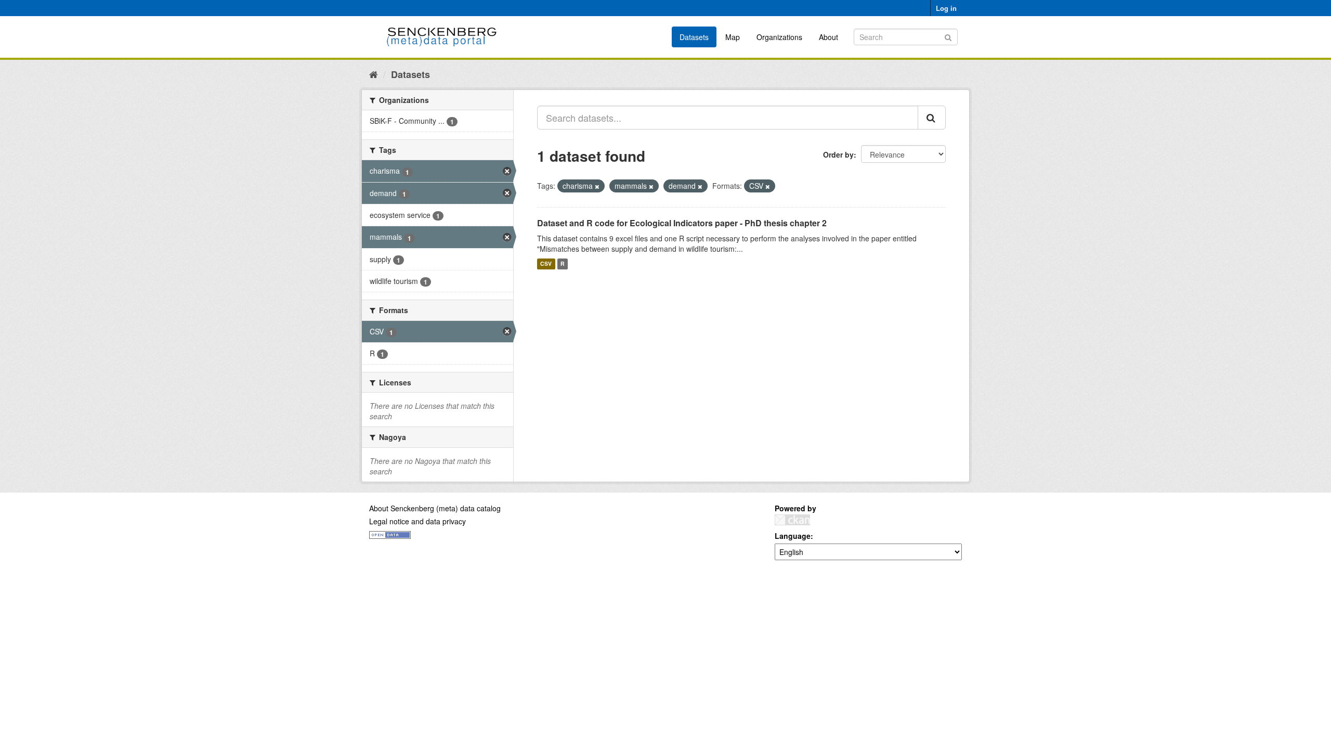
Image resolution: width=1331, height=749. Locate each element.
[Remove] (597, 186)
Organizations (779, 37)
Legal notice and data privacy (417, 521)
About (828, 37)
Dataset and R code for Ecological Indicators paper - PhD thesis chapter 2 (682, 223)
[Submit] (948, 36)
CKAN (792, 519)
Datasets (694, 37)
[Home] (373, 74)
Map (732, 37)
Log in (946, 8)
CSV (546, 264)
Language (793, 536)
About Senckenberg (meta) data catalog (435, 508)
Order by (838, 154)
